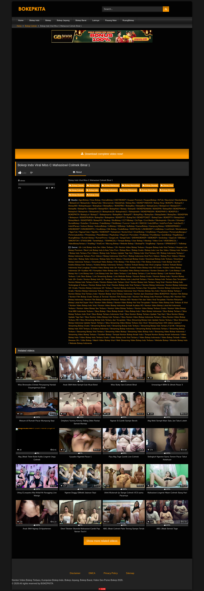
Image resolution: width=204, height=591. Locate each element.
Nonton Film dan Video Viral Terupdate (149, 299)
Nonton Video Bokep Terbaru (120, 308)
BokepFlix (82, 209)
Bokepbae (97, 206)
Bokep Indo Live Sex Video (157, 250)
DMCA (92, 573)
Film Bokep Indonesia (151, 262)
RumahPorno (101, 238)
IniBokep (112, 226)
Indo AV (134, 223)
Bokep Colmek (31, 26)
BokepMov (117, 214)
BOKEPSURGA (86, 217)
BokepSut (99, 217)
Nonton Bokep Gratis (142, 276)
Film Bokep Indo (133, 262)
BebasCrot (74, 203)
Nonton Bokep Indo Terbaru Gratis (83, 282)
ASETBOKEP (120, 200)
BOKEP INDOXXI (144, 203)
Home (20, 20)
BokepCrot (164, 206)
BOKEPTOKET (143, 217)
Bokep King (159, 203)
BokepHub (114, 209)
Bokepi (123, 209)
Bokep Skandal (151, 185)
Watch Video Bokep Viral (104, 340)
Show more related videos (102, 540)
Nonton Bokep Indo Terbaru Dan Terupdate (167, 279)
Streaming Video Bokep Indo (140, 331)
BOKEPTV (168, 217)
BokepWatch (73, 220)
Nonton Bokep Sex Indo (148, 291)
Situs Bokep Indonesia (151, 311)
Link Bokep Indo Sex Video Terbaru (110, 273)
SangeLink (113, 238)
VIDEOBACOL (170, 241)
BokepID (132, 209)
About (78, 172)
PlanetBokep (102, 235)
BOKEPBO (119, 206)
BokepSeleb (160, 214)
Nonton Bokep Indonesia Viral (123, 291)
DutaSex (84, 223)
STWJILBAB (85, 241)
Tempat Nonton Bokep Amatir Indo (128, 334)
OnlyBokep (151, 232)
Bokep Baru (125, 250)
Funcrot (126, 223)
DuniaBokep (73, 223)
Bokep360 (72, 206)
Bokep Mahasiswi (112, 185)
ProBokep (144, 235)
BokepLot (85, 214)
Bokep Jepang (63, 20)
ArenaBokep (107, 200)
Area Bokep (95, 200)
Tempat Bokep (124, 241)
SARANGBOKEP (139, 238)
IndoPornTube (166, 223)
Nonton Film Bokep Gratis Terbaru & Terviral (89, 297)
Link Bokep (175, 270)
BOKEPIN (157, 209)
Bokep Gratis (137, 250)
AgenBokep (84, 200)
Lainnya (95, 20)
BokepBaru (108, 206)
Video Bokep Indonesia (149, 337)
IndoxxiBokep (101, 226)
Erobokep (94, 223)
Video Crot (157, 241)
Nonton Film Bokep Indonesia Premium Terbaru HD (107, 299)
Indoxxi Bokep (87, 226)
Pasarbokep (162, 232)
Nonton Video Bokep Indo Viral (83, 305)
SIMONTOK (73, 241)
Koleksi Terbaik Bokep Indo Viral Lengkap (143, 265)
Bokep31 (179, 203)
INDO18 (143, 223)
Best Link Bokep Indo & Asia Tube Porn (101, 250)
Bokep (48, 20)
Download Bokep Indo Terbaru (159, 259)
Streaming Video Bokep (115, 331)
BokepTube (157, 217)
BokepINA (167, 209)
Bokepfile (72, 209)
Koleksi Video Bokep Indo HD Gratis (146, 268)
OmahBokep (139, 232)
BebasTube (97, 203)
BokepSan (149, 214)
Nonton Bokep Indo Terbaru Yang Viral (147, 282)
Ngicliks (94, 232)
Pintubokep (90, 235)
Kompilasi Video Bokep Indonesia (134, 270)
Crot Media (149, 220)
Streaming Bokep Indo (101, 326)
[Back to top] (195, 582)
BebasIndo (85, 203)
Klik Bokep (112, 229)
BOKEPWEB (86, 220)
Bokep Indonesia (110, 190)
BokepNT (128, 214)
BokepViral (179, 217)
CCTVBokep (127, 220)
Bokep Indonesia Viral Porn (115, 256)
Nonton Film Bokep (179, 294)
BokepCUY (175, 206)
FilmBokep (116, 223)
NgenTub (74, 232)
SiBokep (181, 238)
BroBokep (116, 220)
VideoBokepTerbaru (77, 243)
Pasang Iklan (111, 20)
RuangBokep (128, 20)
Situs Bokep (100, 311)
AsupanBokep (150, 200)
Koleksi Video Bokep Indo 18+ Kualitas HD (109, 268)
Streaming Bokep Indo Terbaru (125, 326)
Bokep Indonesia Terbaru (172, 253)
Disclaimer (75, 573)
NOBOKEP (104, 232)
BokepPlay (138, 214)
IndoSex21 (178, 223)
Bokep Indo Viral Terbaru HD (146, 253)
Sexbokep (163, 238)
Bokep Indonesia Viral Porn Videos (144, 256)
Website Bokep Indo (178, 340)
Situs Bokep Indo (132, 311)
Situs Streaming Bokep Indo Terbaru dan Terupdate (102, 320)
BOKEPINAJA (179, 209)
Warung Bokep (112, 243)
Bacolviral (169, 200)
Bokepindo (83, 211)
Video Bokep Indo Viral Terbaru (124, 337)
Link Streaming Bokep (102, 276)
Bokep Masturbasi (132, 185)
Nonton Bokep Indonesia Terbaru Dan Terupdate (135, 288)
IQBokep (121, 226)
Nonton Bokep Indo (161, 276)
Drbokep (180, 220)
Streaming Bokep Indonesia (122, 329)
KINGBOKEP (74, 229)
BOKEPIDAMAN (144, 209)
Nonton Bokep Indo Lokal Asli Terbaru (130, 279)
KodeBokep (123, 229)
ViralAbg (91, 243)
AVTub (160, 200)
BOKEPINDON (147, 211)
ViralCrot (100, 243)
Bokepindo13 (95, 211)
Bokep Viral (168, 185)
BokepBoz (130, 206)
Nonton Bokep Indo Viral (99, 285)
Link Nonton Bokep (154, 273)
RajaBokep (178, 235)
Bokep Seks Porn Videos (111, 259)
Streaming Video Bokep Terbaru (82, 334)
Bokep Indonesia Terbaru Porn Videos (85, 256)
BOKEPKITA (73, 214)
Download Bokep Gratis (133, 259)
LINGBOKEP (147, 229)
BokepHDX (103, 209)
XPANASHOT (171, 243)
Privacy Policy (111, 573)
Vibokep (147, 241)
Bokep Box (131, 203)
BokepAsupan (85, 206)
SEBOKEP (152, 238)
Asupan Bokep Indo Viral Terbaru (160, 247)
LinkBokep (159, 229)
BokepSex (172, 214)
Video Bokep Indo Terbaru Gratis (94, 337)
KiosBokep (101, 229)
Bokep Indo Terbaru (179, 250)
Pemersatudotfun (76, 235)
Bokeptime (109, 217)
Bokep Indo (34, 20)
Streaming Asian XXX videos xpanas (164, 323)
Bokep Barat (80, 20)
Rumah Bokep (87, 238)
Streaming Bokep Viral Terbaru (90, 331)
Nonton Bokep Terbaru (171, 291)
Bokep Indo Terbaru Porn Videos (84, 253)
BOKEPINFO (161, 211)
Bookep (107, 220)
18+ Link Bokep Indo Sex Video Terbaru (96, 247)
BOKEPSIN (183, 214)
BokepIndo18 (108, 211)
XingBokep (150, 243)
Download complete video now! (103, 153)
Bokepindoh (134, 211)
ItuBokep (131, 226)
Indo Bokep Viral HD (171, 262)
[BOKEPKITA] (36, 9)
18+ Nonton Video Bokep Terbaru (129, 247)
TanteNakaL (98, 241)
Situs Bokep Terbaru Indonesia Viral (107, 314)
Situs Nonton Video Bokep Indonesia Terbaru (141, 317)
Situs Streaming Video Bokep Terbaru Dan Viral (126, 323)
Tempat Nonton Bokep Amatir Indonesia (162, 334)
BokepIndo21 (122, 211)
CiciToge (138, 220)
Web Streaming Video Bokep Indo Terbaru (134, 340)
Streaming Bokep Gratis (78, 326)
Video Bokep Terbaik (170, 337)
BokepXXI (98, 220)
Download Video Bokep (102, 262)
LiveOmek (169, 229)
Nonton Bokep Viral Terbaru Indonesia (115, 294)
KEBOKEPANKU (173, 226)
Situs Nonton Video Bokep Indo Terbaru (102, 317)
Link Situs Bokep (84, 276)
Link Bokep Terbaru (136, 273)
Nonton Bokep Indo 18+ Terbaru (98, 279)
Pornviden (133, 235)
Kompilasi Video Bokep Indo (105, 270)
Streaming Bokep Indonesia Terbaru (152, 329)
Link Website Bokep (122, 276)
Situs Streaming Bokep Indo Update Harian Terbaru (149, 320)
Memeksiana (181, 229)
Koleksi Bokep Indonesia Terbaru (108, 265)
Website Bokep (127, 243)
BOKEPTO (120, 217)
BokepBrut (140, 206)
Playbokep (114, 235)
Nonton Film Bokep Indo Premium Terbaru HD (153, 297)
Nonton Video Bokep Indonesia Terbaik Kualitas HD (120, 305)
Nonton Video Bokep (104, 302)
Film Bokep (119, 262)
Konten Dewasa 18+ (159, 270)
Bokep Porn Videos (169, 256)
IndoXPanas (73, 226)
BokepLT (94, 214)
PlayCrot (124, 235)
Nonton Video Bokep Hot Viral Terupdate (132, 302)
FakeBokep (105, 223)
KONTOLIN (135, 229)
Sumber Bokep (104, 334)
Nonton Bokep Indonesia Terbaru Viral (92, 291)
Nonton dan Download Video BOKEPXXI (151, 294)
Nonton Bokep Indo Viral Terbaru (126, 285)
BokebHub (119, 203)
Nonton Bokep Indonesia (153, 285)
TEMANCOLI (110, 241)
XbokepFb (139, 243)
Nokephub (115, 232)
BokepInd (72, 211)
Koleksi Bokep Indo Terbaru (80, 265)
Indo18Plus (153, 223)
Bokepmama (105, 214)
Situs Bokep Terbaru (172, 311)
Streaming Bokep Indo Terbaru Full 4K (157, 326)
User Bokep (137, 241)
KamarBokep (142, 226)
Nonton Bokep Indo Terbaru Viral (114, 282)
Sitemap (130, 573)
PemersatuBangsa (178, 232)
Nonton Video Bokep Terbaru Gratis (150, 308)
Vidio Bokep (86, 340)
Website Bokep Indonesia (81, 343)
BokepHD (92, 209)
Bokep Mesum (168, 190)
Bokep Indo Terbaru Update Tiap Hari (116, 253)
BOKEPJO (173, 211)
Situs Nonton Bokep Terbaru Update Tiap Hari (145, 314)
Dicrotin (171, 220)
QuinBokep (166, 235)
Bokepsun (74, 217)
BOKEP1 (169, 203)
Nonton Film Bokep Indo (120, 297)
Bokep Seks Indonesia (88, 259)
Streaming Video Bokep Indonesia (169, 331)
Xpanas (160, 243)
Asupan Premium (135, 200)
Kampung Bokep (156, 226)
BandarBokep (181, 200)
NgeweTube (84, 232)
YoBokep (182, 243)
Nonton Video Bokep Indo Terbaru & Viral (170, 302)
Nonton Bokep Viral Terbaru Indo (82, 294)
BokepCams (152, 206)
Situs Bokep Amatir (115, 311)
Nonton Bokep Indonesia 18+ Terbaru (95, 288)
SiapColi (172, 238)
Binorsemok (108, 203)
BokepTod (131, 217)
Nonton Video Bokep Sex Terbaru (91, 308)
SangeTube (125, 238)
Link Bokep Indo (86, 273)
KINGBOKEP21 (88, 229)
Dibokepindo (160, 220)
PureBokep (155, 235)
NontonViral (127, 232)
